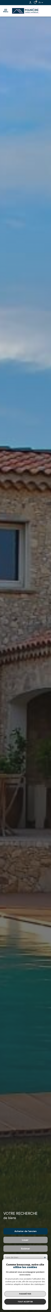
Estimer (25, 1248)
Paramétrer (25, 1293)
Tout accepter (25, 1301)
